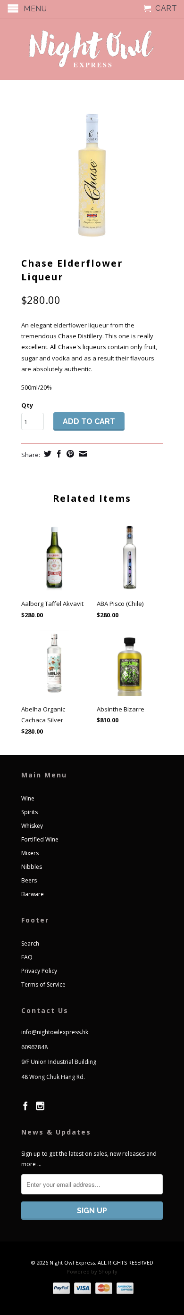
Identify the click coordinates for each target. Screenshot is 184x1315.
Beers (29, 880)
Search (30, 943)
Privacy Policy (39, 971)
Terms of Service (43, 984)
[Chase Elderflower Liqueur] (92, 173)
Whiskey (32, 826)
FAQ (27, 957)
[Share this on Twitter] (46, 453)
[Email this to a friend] (82, 453)
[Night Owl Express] (92, 49)
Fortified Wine (40, 839)
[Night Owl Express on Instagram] (40, 1106)
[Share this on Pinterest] (69, 453)
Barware (32, 894)
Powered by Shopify (92, 1271)
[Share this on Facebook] (58, 453)
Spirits (29, 812)
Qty (27, 405)
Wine (27, 798)
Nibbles (31, 867)
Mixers (30, 853)
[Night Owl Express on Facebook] (25, 1106)
